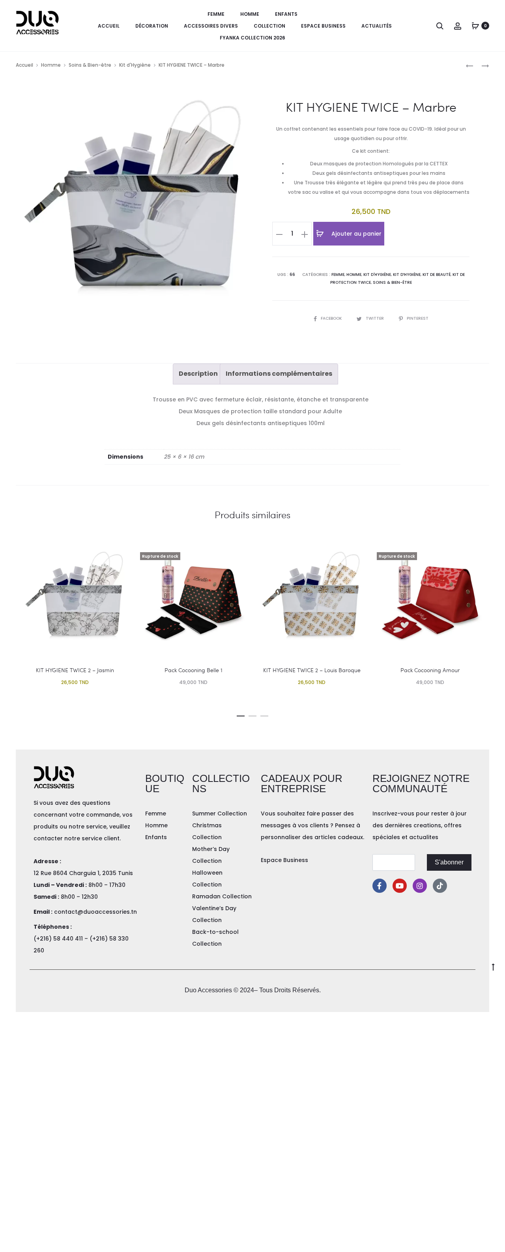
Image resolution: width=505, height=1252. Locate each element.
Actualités (376, 25)
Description (198, 373)
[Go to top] (493, 967)
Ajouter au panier (356, 234)
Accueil (109, 25)
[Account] (458, 26)
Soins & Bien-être (90, 65)
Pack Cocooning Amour (430, 670)
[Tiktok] (440, 886)
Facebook (332, 318)
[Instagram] (420, 886)
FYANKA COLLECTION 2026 (252, 37)
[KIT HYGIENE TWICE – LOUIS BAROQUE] (469, 65)
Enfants (286, 14)
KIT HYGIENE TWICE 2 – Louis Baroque (312, 670)
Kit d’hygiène (407, 274)
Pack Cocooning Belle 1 (194, 670)
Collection (269, 25)
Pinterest (417, 318)
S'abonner (449, 862)
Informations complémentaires (279, 373)
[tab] (198, 374)
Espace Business (323, 25)
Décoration (151, 25)
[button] (241, 714)
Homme (249, 14)
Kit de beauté (437, 274)
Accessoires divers (211, 25)
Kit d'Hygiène (135, 65)
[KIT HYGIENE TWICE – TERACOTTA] (481, 65)
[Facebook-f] (379, 886)
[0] (475, 26)
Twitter (375, 318)
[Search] (440, 26)
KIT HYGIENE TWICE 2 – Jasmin (75, 670)
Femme (216, 14)
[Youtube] (400, 886)
